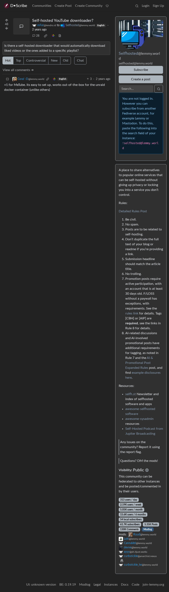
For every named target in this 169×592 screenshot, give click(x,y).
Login (145, 5)
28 (37, 35)
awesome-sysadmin (139, 418)
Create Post (63, 5)
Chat (80, 60)
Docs (124, 584)
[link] (45, 36)
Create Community (88, 5)
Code (135, 584)
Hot (8, 60)
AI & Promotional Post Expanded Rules (139, 362)
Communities (41, 5)
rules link (131, 313)
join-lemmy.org (153, 584)
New (54, 60)
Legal (97, 584)
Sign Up (158, 5)
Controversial (36, 60)
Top (18, 60)
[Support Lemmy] (107, 6)
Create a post (140, 79)
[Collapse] (7, 79)
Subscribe (141, 69)
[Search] (137, 6)
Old (65, 60)
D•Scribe (18, 6)
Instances (111, 584)
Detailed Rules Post (133, 211)
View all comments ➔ (18, 70)
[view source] (59, 36)
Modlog (147, 529)
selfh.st (130, 394)
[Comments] (21, 26)
